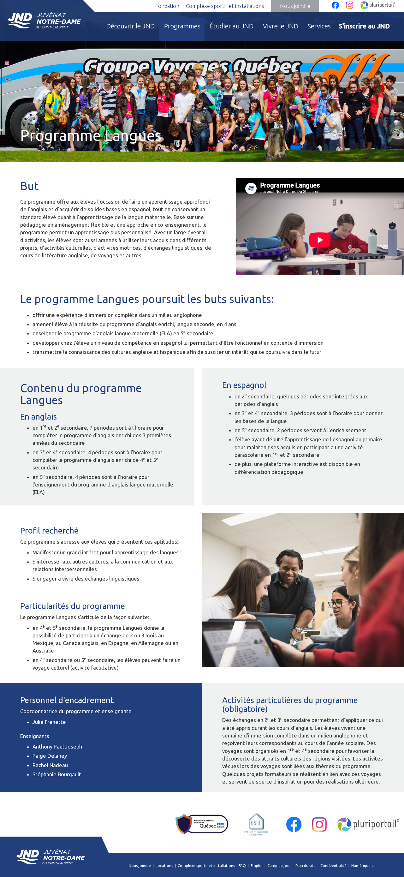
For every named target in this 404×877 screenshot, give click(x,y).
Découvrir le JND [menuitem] (130, 26)
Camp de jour (279, 865)
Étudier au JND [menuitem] (231, 26)
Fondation (167, 6)
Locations (164, 865)
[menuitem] (365, 29)
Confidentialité (333, 865)
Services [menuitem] (319, 26)
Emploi (257, 865)
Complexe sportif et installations (225, 6)
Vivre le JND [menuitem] (280, 26)
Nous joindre (295, 6)
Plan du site (305, 865)
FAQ (242, 865)
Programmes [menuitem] (182, 26)
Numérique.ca (363, 865)
